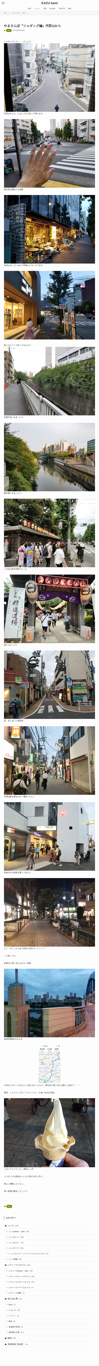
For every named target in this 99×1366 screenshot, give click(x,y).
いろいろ (14, 1310)
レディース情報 (16, 1293)
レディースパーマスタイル (21, 1287)
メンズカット (16, 1237)
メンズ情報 (15, 1259)
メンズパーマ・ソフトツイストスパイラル (29, 1254)
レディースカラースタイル (21, 1282)
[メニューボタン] (3, 3)
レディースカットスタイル (21, 1276)
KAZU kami (49, 3)
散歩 (8, 30)
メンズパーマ (16, 1248)
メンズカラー (16, 1243)
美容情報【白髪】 (18, 1344)
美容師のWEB (16, 1327)
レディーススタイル (19, 1265)
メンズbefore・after (19, 1231)
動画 (12, 1338)
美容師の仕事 (16, 1332)
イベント (14, 1316)
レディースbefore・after (20, 1271)
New (12, 1305)
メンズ (13, 1226)
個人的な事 (15, 1299)
